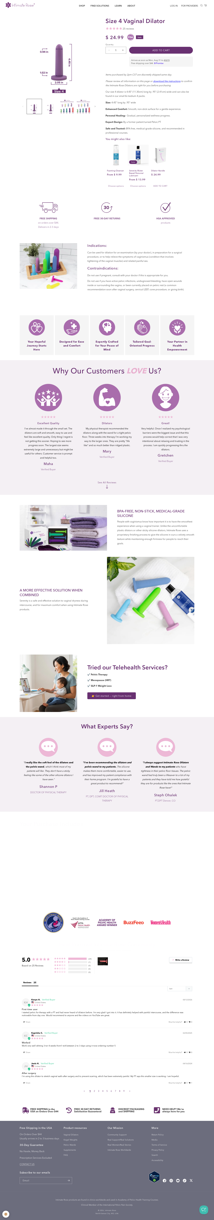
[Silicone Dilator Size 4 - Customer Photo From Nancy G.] (103, 961)
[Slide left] (23, 106)
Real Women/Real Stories (119, 1144)
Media (154, 1139)
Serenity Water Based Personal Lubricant (136, 173)
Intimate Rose (110, 1210)
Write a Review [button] (182, 959)
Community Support (117, 1134)
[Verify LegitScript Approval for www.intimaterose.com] (154, 1177)
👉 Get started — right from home (111, 695)
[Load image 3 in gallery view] (67, 106)
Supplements (70, 1149)
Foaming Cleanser (115, 170)
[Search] (201, 5)
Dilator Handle (158, 170)
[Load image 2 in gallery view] (50, 106)
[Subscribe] (69, 1180)
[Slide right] (95, 106)
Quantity (109, 44)
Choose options (116, 185)
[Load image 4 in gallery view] (83, 106)
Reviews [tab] (27, 982)
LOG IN (174, 5)
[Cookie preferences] (5, 1214)
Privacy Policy (158, 1149)
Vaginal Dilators (71, 1134)
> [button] (129, 1091)
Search (155, 1154)
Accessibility (157, 1160)
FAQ (66, 1154)
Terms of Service (159, 1144)
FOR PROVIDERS (189, 5)
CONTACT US (27, 1164)
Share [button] (27, 1022)
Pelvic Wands (70, 1144)
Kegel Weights (70, 1139)
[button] (82, 5)
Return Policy (158, 1134)
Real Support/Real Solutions (121, 1139)
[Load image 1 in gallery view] (34, 106)
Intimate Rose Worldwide (119, 1149)
